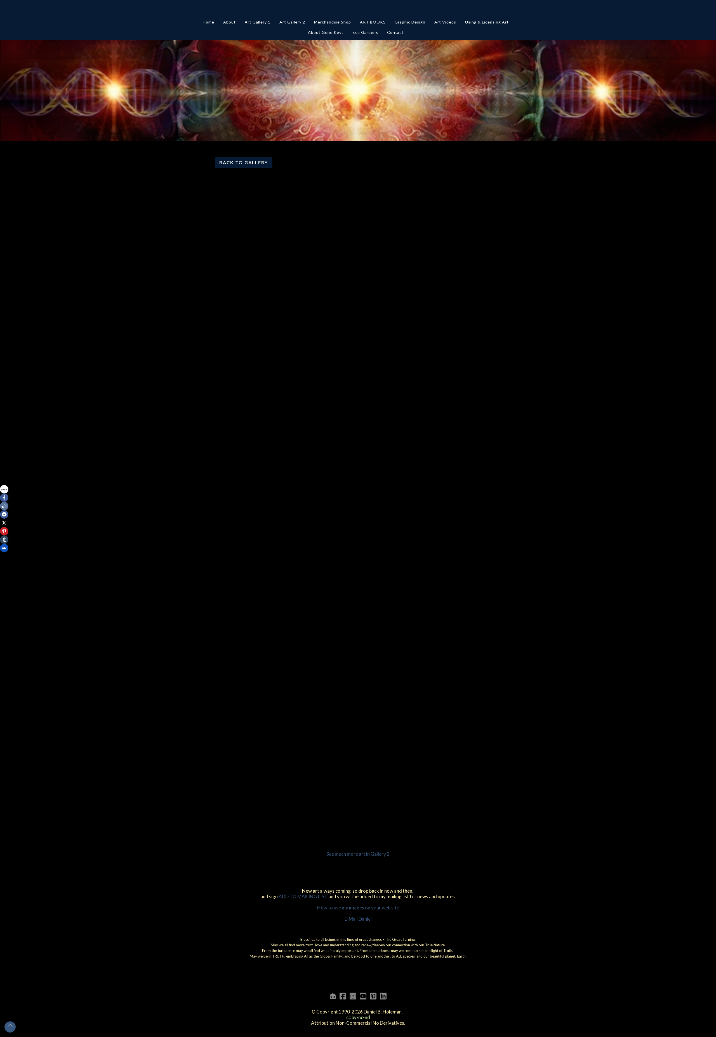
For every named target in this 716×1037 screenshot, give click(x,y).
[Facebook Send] (4, 514)
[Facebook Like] (4, 506)
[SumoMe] (4, 548)
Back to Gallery (243, 162)
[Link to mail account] (332, 996)
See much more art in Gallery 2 (358, 854)
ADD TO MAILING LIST (303, 896)
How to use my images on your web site (358, 908)
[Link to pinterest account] (373, 996)
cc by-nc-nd (358, 1017)
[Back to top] (10, 1027)
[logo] (358, 9)
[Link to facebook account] (343, 996)
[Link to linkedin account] (383, 996)
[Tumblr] (4, 539)
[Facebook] (4, 497)
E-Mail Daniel (358, 919)
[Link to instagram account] (353, 996)
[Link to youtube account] (363, 996)
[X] (4, 523)
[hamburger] (190, 8)
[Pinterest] (4, 531)
